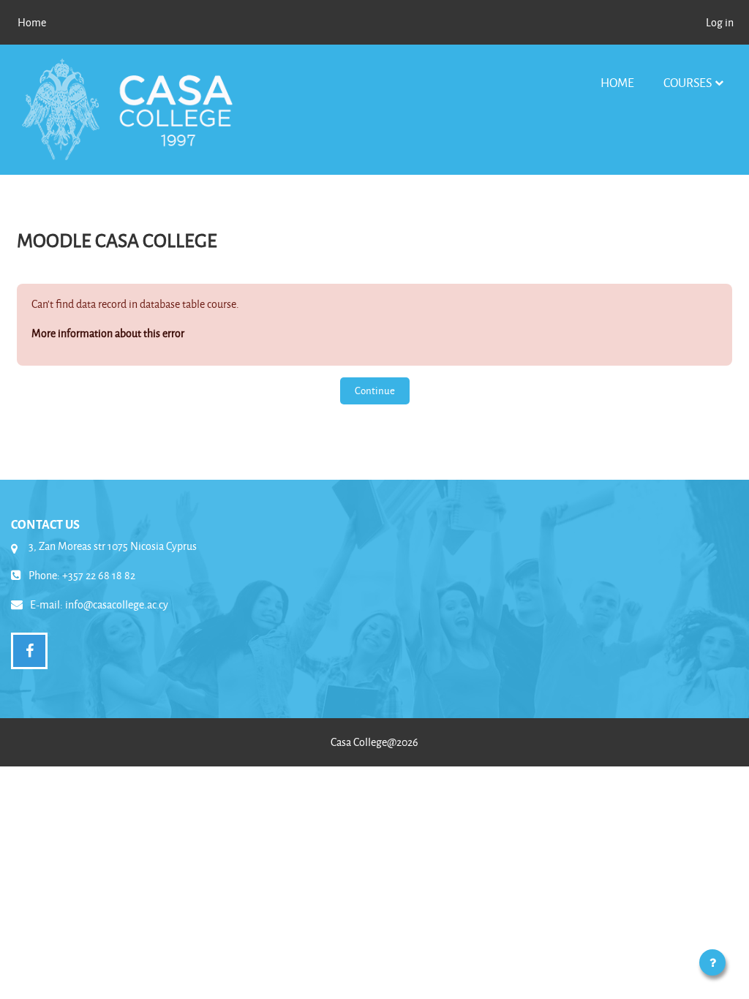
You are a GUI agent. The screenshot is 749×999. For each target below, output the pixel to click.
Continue (375, 390)
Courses (687, 82)
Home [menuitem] (32, 22)
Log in (720, 22)
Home (617, 82)
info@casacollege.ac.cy (116, 604)
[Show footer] (712, 962)
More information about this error (107, 333)
